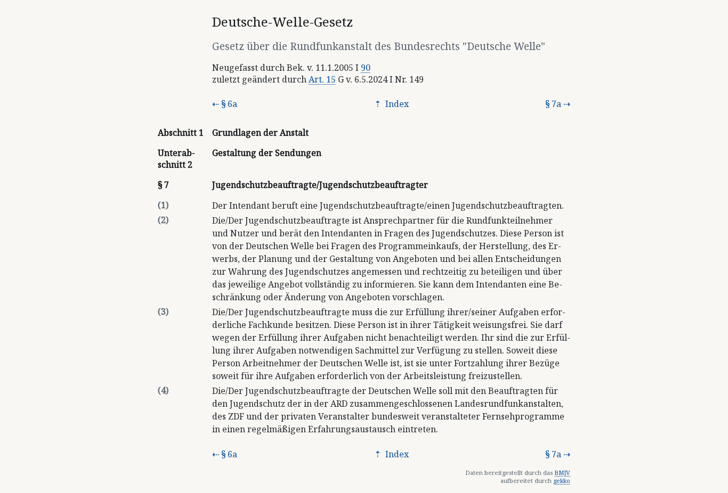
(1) (163, 205)
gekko (561, 480)
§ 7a (553, 104)
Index (396, 104)
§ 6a (229, 104)
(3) (163, 311)
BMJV (562, 472)
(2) (163, 220)
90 (365, 67)
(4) (163, 390)
